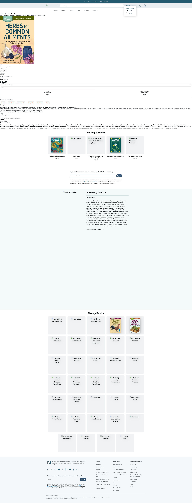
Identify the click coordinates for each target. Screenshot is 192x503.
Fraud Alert (133, 481)
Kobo (47, 103)
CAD (130, 13)
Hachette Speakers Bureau (119, 475)
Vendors (115, 485)
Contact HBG (116, 480)
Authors (63, 10)
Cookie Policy (133, 469)
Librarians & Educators (118, 469)
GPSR (131, 487)
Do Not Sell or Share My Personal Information (136, 475)
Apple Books (11, 103)
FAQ (114, 482)
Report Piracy (133, 479)
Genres (55, 10)
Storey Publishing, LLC (6, 76)
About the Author (5, 122)
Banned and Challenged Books (102, 475)
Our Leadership (100, 467)
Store (79, 10)
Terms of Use (133, 464)
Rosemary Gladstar (7, 67)
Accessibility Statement (102, 481)
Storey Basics (3, 121)
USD (130, 10)
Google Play (31, 103)
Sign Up (119, 176)
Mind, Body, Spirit (4, 115)
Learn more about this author (94, 229)
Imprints (86, 10)
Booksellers (116, 490)
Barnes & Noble (21, 103)
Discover (71, 10)
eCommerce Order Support (119, 472)
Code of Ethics (133, 472)
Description (3, 105)
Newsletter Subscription (102, 472)
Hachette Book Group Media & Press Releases (103, 485)
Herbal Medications (15, 118)
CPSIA (131, 484)
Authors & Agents (117, 464)
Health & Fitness (4, 118)
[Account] (140, 6)
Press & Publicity (100, 488)
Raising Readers (117, 487)
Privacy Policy (133, 467)
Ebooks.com (40, 103)
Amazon (3, 103)
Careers (115, 477)
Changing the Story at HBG (103, 479)
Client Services (116, 467)
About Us (94, 10)
